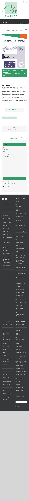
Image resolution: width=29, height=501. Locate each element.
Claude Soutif (6, 346)
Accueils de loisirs (7, 234)
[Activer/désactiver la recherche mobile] (23, 2)
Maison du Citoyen (7, 102)
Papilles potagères (7, 381)
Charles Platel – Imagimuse (6, 342)
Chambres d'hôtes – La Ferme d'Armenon (8, 338)
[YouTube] (6, 199)
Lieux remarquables (7, 265)
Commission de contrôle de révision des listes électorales (20, 267)
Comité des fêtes (20, 305)
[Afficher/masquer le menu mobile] (26, 2)
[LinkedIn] (3, 199)
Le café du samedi (10, 156)
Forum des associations (5, 137)
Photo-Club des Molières (6, 389)
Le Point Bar (5, 367)
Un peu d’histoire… (20, 289)
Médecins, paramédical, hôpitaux (8, 254)
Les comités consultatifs (18, 209)
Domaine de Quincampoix (5, 356)
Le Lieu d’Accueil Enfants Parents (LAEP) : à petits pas (7, 230)
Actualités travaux (20, 245)
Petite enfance (6, 225)
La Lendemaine (6, 364)
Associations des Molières (19, 309)
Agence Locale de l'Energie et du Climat (21, 325)
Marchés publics (19, 242)
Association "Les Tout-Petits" (7, 325)
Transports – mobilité (20, 228)
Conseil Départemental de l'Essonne (21, 353)
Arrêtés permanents (20, 234)
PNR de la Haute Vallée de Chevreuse (21, 375)
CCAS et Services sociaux (20, 221)
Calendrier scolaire (7, 222)
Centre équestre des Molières (7, 334)
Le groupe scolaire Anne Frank (7, 214)
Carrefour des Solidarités (19, 334)
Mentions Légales (20, 396)
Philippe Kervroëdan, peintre (7, 385)
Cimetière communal (20, 225)
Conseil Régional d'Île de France (20, 357)
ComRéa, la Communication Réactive (6, 351)
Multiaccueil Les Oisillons (6, 378)
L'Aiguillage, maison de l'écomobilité (21, 362)
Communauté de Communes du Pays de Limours (21, 348)
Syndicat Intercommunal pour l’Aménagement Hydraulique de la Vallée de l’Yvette (20, 387)
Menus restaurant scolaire (6, 219)
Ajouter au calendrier (9, 118)
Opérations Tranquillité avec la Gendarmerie (21, 256)
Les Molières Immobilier (5, 373)
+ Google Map (7, 186)
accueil (4, 156)
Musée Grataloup (20, 368)
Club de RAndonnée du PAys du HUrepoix (21, 338)
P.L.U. (17, 239)
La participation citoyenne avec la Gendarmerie (20, 262)
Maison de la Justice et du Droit (21, 252)
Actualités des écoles (7, 208)
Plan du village (6, 271)
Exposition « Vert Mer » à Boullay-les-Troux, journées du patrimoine (17, 137)
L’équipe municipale (20, 201)
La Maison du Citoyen (21, 213)
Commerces (5, 250)
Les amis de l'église (7, 370)
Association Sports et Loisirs (7, 329)
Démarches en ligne (20, 231)
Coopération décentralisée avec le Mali (20, 314)
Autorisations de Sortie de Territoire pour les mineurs (21, 273)
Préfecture (18, 378)
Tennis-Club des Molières (6, 398)
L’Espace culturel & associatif (20, 217)
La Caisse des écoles (7, 237)
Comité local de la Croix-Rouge (20, 342)
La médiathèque (19, 299)
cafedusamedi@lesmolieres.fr (17, 99)
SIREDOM (18, 381)
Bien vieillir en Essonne (19, 329)
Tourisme (5, 268)
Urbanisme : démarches (21, 236)
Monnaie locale (19, 365)
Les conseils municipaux (18, 205)
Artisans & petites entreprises (7, 246)
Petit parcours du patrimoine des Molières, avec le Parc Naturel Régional (7, 260)
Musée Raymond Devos (21, 371)
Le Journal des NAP (7, 211)
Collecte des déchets (20, 248)
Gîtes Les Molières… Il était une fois (7, 360)
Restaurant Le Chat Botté (7, 394)
